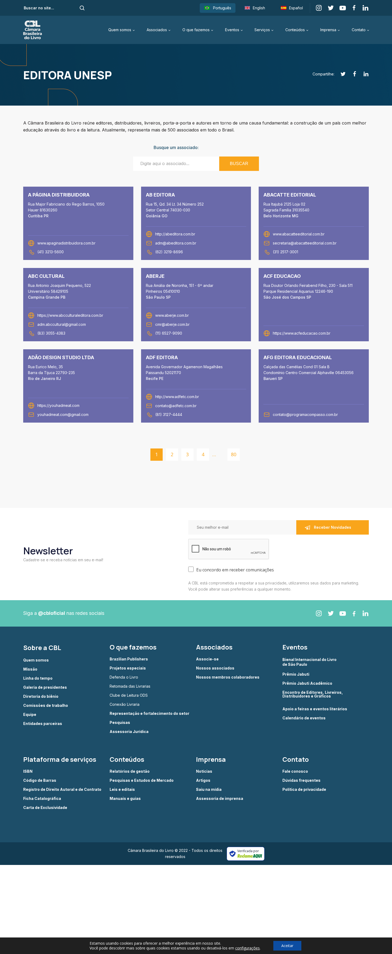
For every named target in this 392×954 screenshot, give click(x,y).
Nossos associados (215, 668)
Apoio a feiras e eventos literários (314, 709)
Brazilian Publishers (129, 659)
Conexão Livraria (124, 704)
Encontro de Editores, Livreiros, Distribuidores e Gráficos (312, 694)
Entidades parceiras (42, 723)
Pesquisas (120, 722)
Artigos (203, 780)
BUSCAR (239, 163)
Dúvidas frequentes (301, 780)
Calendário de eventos (304, 718)
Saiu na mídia (209, 789)
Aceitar (287, 945)
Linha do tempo (38, 678)
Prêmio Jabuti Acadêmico (307, 683)
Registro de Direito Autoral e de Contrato (62, 789)
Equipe (29, 714)
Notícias (204, 771)
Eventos (232, 29)
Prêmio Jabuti (295, 674)
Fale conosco (295, 771)
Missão (30, 669)
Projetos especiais (128, 668)
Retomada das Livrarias (130, 686)
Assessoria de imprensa (219, 798)
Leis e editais (122, 789)
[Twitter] (340, 74)
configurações (247, 948)
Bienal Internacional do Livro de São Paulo (309, 662)
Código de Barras (39, 780)
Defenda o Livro (124, 677)
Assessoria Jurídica (129, 731)
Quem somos (119, 29)
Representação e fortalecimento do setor (149, 713)
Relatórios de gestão (130, 771)
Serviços (262, 29)
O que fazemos (196, 29)
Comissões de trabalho (45, 705)
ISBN (28, 771)
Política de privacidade (304, 789)
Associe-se (207, 659)
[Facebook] (351, 74)
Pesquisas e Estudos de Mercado (142, 780)
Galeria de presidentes (45, 687)
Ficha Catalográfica (42, 798)
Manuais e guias (125, 798)
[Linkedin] (363, 74)
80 (233, 454)
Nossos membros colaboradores (227, 677)
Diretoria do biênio (40, 696)
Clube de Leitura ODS (129, 695)
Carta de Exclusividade (45, 807)
